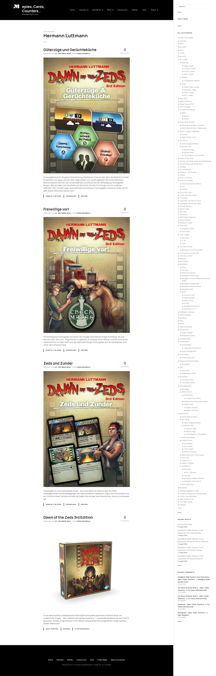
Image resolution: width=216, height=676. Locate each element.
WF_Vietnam (191, 472)
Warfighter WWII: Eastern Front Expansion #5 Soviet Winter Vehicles (193, 540)
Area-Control (52, 629)
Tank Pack (186, 232)
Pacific (186, 119)
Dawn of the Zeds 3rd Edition (68, 517)
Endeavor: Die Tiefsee (188, 172)
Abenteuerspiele (186, 327)
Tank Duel (183, 226)
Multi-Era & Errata (189, 273)
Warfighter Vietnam (187, 312)
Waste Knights (185, 315)
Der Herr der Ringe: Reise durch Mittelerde (195, 161)
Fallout (182, 175)
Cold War (183, 41)
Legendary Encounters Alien (190, 204)
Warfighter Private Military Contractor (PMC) (196, 280)
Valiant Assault (192, 408)
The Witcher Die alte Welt (189, 253)
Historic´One (186, 147)
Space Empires (185, 220)
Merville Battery (186, 206)
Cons (182, 50)
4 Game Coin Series (193, 398)
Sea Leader (188, 446)
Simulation (184, 377)
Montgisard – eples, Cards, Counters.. (192, 613)
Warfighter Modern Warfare (194, 478)
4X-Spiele (185, 389)
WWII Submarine (188, 485)
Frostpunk (184, 198)
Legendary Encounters (192, 348)
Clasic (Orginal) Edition (190, 144)
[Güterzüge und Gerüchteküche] (86, 59)
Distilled (183, 167)
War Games (184, 261)
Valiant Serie (188, 404)
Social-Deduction (188, 358)
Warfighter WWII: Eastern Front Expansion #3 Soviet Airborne (190, 557)
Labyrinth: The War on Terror (190, 201)
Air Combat (188, 443)
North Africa (188, 301)
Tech (144, 10)
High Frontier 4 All (188, 137)
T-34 (184, 241)
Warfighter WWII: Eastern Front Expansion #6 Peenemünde (190, 531)
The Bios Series (188, 380)
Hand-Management (189, 351)
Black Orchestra (186, 101)
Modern (184, 77)
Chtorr (184, 267)
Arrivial (184, 135)
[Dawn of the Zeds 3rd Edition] (86, 526)
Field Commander (186, 181)
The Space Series (188, 383)
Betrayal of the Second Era (192, 250)
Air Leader (184, 59)
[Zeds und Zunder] (86, 372)
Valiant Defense (192, 410)
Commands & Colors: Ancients (193, 125)
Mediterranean (189, 298)
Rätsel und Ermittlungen (189, 361)
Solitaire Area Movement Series (196, 402)
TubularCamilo (83, 53)
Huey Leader (189, 74)
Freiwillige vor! (56, 209)
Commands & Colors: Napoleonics (194, 128)
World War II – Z (190, 309)
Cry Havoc (184, 141)
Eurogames (184, 330)
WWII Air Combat (190, 452)
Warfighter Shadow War (190, 284)
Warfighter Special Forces (191, 286)
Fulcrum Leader (190, 69)
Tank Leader (184, 235)
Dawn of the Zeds (53, 196)
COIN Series (188, 395)
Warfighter (96, 10)
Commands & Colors (187, 122)
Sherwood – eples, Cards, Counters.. (191, 604)
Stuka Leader (189, 93)
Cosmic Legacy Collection (189, 131)
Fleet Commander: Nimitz (191, 184)
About (153, 10)
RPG (181, 368)
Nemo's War (184, 209)
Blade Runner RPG (187, 104)
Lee (183, 187)
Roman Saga (189, 153)
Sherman (185, 238)
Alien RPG (183, 99)
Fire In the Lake (186, 193)
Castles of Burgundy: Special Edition (193, 494)
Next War (183, 212)
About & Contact (118, 660)
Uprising (183, 259)
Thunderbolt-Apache (192, 81)
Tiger (184, 244)
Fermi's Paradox (186, 178)
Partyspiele (184, 354)
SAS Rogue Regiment (188, 217)
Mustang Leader (190, 90)
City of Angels (185, 107)
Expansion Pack (188, 229)
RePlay (135, 10)
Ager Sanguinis (183, 615)
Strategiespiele (82, 629)
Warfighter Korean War (190, 276)
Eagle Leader (189, 66)
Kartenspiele (184, 342)
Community (122, 10)
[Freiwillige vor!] (86, 218)
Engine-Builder (187, 333)
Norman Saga (189, 150)
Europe (186, 116)
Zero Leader (188, 95)
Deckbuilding (186, 345)
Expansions (71, 196)
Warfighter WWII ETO (192, 306)
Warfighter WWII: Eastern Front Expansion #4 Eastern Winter (190, 548)
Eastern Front (189, 295)
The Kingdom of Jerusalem (194, 155)
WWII (181, 44)
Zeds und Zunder (58, 363)
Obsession (184, 215)
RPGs (109, 10)
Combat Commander (185, 38)
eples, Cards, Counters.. (33, 8)
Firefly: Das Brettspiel (188, 195)
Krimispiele (186, 364)
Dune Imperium (185, 169)
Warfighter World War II (192, 481)
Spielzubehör (182, 488)
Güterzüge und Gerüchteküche (69, 49)
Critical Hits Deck (185, 524)
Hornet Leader (189, 71)
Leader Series (187, 440)
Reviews (82, 10)
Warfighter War (187, 289)
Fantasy (185, 270)
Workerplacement (188, 336)
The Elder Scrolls (186, 247)
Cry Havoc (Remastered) (197, 590)
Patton (184, 189)
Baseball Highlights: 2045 (189, 491)
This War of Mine (186, 256)
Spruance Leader (186, 223)
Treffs (182, 53)
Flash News (182, 318)
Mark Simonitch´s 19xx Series (193, 455)
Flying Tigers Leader (191, 87)
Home (72, 10)
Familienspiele (185, 339)
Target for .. (186, 461)
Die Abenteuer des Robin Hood (191, 164)
